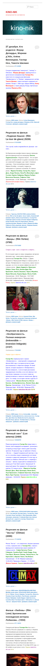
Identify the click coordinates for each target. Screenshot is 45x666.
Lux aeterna (13, 513)
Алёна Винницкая (28, 120)
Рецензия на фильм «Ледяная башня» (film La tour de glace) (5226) (18, 136)
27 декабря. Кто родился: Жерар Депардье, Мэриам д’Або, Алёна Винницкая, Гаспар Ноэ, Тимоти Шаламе (17, 54)
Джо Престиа (13, 418)
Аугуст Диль (27, 216)
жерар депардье (19, 122)
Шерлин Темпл (16, 602)
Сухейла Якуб (10, 600)
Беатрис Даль (22, 513)
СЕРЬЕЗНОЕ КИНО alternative (28, 511)
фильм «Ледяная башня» (30, 225)
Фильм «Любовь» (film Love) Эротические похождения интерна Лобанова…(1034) (18, 615)
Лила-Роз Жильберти (21, 221)
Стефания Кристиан (25, 517)
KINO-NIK (11, 12)
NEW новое (14, 120)
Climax (12, 594)
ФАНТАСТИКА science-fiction (26, 214)
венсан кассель (29, 416)
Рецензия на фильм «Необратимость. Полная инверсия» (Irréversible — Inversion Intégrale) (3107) (17, 339)
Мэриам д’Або (28, 122)
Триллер (14, 214)
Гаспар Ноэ (9, 122)
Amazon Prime (27, 316)
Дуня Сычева (16, 220)
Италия (23, 220)
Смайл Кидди (21, 598)
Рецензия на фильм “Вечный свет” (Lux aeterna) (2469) (17, 433)
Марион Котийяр (33, 223)
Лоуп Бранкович (27, 515)
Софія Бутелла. (31, 598)
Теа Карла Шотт (20, 600)
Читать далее (11, 116)
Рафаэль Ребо (10, 225)
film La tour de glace (16, 216)
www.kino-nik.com (25, 389)
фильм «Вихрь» (28, 320)
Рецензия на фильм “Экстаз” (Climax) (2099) (17, 532)
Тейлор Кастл (30, 600)
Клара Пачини (10, 221)
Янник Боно (30, 519)
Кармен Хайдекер (32, 220)
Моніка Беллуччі (23, 418)
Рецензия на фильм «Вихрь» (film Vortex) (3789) (17, 239)
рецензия (18, 225)
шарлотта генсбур (20, 519)
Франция (8, 227)
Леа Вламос (26, 596)
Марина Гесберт (22, 223)
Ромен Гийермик (11, 598)
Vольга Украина (20, 594)
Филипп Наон (10, 420)
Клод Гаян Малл (17, 515)
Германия (9, 220)
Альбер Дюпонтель (18, 416)
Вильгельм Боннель (22, 218)
